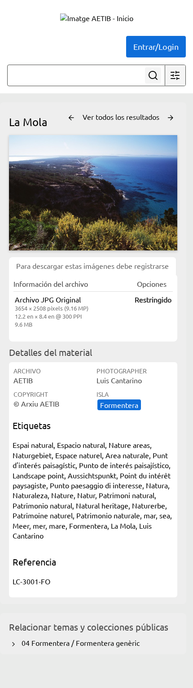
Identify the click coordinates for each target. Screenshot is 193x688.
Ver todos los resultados (122, 116)
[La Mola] (93, 192)
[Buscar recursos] (153, 75)
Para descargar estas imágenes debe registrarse (92, 265)
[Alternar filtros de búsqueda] (175, 75)
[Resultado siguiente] (170, 118)
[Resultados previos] (71, 118)
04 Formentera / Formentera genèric (79, 642)
